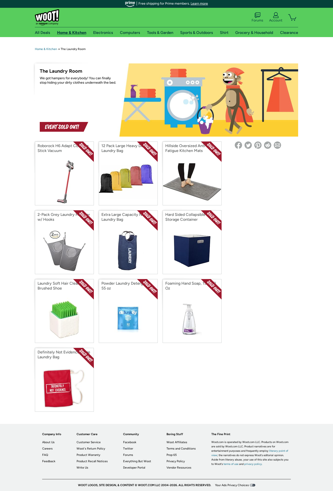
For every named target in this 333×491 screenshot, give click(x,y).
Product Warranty (88, 455)
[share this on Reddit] (267, 145)
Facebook (129, 442)
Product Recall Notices (92, 461)
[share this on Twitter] (248, 145)
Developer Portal (134, 467)
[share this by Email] (277, 145)
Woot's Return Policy (91, 448)
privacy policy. (253, 464)
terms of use (231, 464)
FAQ (45, 455)
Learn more (199, 3)
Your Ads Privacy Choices (232, 485)
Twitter (128, 448)
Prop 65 (171, 455)
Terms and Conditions (181, 448)
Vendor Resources (178, 467)
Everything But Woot (137, 461)
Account (275, 20)
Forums (257, 20)
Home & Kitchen (46, 49)
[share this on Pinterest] (258, 145)
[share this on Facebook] (238, 145)
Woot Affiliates (176, 442)
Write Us (82, 467)
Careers (47, 448)
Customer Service (89, 442)
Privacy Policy (175, 461)
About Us (48, 442)
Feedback (48, 461)
